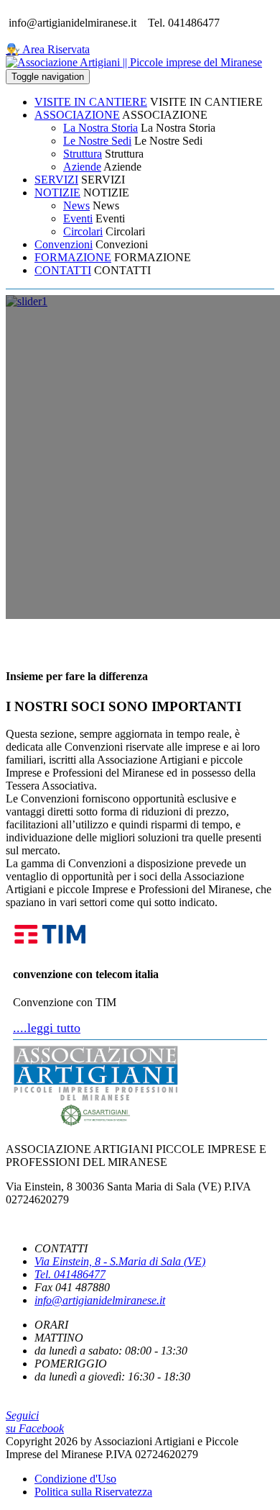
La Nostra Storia (100, 128)
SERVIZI (56, 179)
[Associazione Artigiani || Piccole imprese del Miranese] (134, 62)
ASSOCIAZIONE (77, 115)
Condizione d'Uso (75, 1479)
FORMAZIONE (72, 257)
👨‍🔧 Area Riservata (48, 49)
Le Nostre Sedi (97, 141)
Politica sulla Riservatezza (93, 1492)
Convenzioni (63, 244)
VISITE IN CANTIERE (90, 102)
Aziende (82, 167)
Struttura (82, 154)
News (76, 205)
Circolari (83, 231)
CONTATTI (62, 270)
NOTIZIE (57, 192)
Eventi (78, 218)
